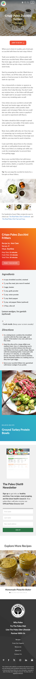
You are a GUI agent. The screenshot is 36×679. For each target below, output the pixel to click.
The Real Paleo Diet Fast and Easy (13, 219)
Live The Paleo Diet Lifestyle (18, 629)
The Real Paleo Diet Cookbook (19, 217)
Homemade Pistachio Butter (18, 589)
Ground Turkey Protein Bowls (16, 431)
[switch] (4, 321)
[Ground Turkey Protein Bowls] (18, 392)
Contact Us (18, 654)
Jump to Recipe (17, 43)
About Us (18, 650)
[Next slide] (35, 191)
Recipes (18, 639)
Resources (18, 647)
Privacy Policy (13, 670)
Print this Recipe (11, 263)
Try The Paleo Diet (18, 626)
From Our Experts (18, 643)
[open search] (28, 2)
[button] (32, 2)
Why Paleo (18, 622)
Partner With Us (18, 633)
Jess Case (18, 23)
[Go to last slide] (1, 191)
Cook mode (18, 324)
